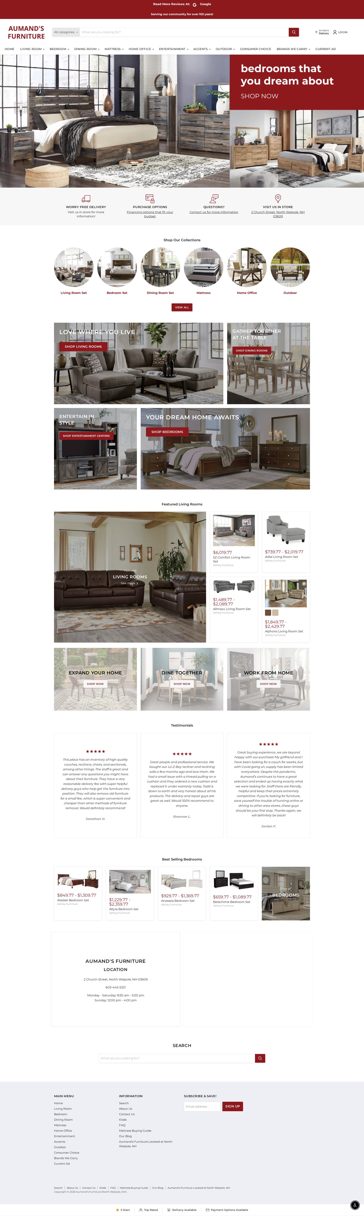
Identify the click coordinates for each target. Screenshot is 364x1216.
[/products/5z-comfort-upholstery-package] (234, 530)
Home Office (140, 49)
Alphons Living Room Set (284, 631)
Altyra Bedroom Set (124, 909)
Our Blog (125, 1136)
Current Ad (325, 49)
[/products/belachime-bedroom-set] (234, 880)
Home (9, 49)
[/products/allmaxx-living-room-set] (234, 586)
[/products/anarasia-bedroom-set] (182, 879)
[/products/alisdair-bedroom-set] (78, 879)
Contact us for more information (214, 212)
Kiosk (123, 1119)
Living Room (31, 49)
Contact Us (127, 1114)
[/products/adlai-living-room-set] (286, 530)
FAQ (122, 1125)
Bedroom (58, 49)
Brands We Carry (292, 49)
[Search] (294, 32)
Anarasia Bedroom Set (178, 901)
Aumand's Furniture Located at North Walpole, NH (199, 1187)
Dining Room (85, 49)
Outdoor (224, 49)
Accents (201, 49)
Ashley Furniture (223, 565)
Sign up (232, 1106)
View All (182, 307)
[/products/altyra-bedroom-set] (130, 881)
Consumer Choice (255, 49)
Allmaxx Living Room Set (232, 609)
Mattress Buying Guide (135, 1130)
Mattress (113, 49)
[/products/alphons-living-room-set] (286, 593)
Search (124, 1103)
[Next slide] (353, 121)
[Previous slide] (10, 121)
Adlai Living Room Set (281, 557)
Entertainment (172, 49)
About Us (125, 1108)
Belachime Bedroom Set (231, 902)
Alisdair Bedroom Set (73, 900)
